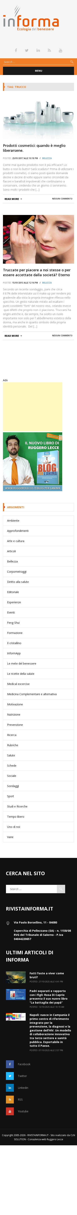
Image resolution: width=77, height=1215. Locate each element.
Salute (11, 755)
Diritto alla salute (18, 582)
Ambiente (13, 520)
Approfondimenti (18, 531)
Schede (11, 765)
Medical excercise (18, 684)
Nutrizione (13, 714)
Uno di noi (13, 827)
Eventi (11, 612)
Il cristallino (14, 643)
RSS (20, 1099)
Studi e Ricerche (17, 806)
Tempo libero (15, 816)
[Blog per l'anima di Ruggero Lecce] (38, 461)
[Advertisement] (32, 406)
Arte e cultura (15, 541)
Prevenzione (15, 725)
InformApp (14, 653)
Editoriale (13, 592)
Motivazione (15, 704)
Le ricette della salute (20, 674)
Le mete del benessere (21, 663)
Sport (10, 796)
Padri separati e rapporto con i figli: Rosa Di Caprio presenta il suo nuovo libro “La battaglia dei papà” (49, 996)
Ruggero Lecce (55, 1139)
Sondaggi (13, 786)
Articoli (11, 551)
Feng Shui (13, 622)
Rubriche (12, 745)
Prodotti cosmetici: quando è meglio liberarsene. (34, 148)
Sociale (11, 776)
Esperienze (14, 602)
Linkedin (23, 1088)
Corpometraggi (16, 571)
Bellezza (47, 158)
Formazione (15, 633)
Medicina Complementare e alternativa (32, 694)
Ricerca (11, 735)
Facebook (24, 1064)
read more (12, 199)
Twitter (22, 1076)
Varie (10, 837)
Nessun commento (62, 198)
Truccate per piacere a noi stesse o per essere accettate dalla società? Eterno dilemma (36, 272)
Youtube (23, 1111)
